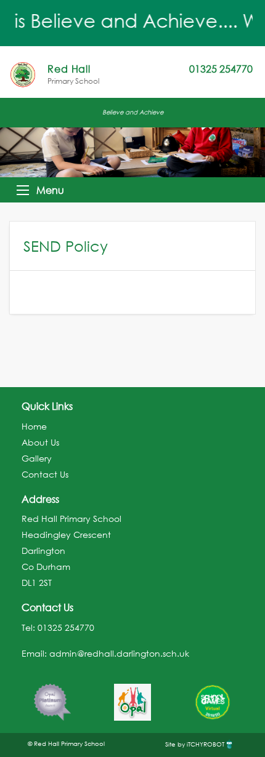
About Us (40, 442)
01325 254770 (66, 627)
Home (34, 426)
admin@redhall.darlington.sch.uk (119, 653)
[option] (52, 696)
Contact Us (45, 474)
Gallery (37, 458)
